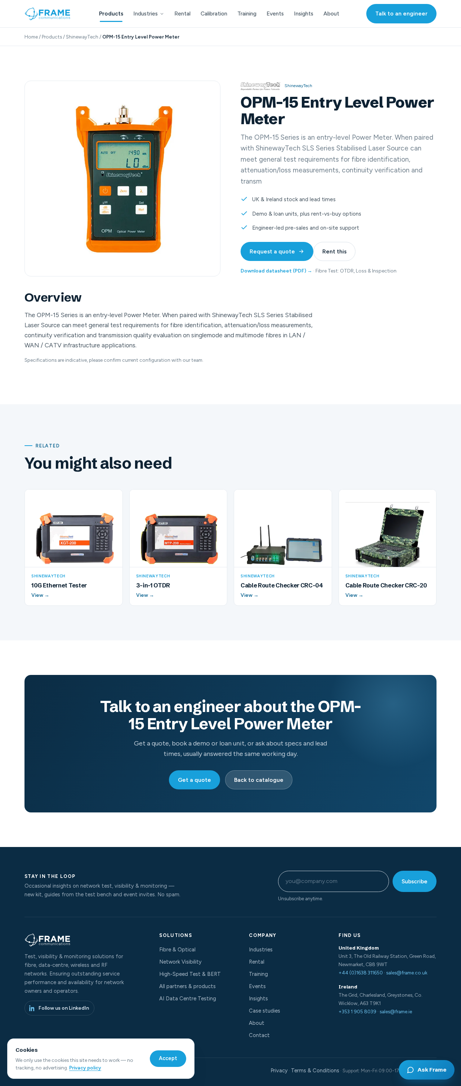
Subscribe (415, 881)
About (331, 13)
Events (275, 13)
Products (111, 13)
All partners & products (187, 986)
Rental (182, 13)
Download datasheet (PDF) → (276, 271)
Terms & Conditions (315, 1070)
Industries (145, 13)
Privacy (279, 1070)
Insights (303, 13)
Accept (168, 1058)
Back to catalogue (258, 779)
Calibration (214, 13)
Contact (259, 1035)
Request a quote (272, 251)
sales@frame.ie (396, 1011)
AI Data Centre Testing (187, 998)
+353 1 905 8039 (357, 1011)
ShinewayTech (82, 37)
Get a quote (194, 779)
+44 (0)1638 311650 (361, 972)
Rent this (334, 251)
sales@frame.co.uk (406, 972)
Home (31, 37)
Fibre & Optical (177, 949)
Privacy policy (85, 1068)
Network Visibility (180, 962)
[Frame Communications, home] (48, 14)
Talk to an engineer (401, 13)
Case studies (264, 1011)
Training (246, 13)
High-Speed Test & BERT (190, 974)
